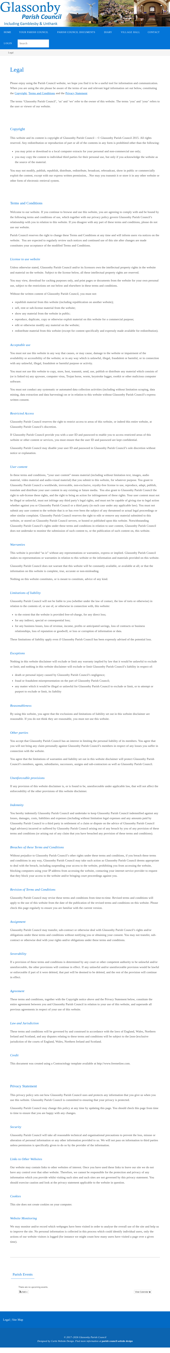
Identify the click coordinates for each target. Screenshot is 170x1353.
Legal (6, 1319)
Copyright (21, 93)
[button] (23, 1291)
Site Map (17, 1319)
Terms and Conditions (41, 93)
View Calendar (142, 1291)
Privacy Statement (76, 93)
